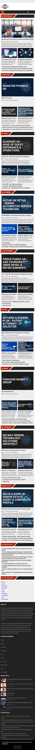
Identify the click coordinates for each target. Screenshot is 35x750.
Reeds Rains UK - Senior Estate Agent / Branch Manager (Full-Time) (9, 529)
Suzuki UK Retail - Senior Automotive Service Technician (16, 215)
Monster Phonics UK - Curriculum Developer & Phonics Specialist (9, 118)
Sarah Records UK (6, 305)
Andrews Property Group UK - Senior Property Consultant (16, 536)
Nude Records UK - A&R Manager (25, 294)
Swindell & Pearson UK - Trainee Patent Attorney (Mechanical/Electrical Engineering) (25, 353)
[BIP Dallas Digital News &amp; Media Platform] (5, 6)
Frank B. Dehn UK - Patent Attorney (10, 360)
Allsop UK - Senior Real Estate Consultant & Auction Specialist (17, 538)
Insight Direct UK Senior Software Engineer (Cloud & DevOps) (25, 470)
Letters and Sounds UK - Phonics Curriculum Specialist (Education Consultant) (18, 127)
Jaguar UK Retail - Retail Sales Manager (9, 235)
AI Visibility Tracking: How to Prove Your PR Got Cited (25, 59)
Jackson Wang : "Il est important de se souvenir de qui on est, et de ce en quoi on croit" (20, 684)
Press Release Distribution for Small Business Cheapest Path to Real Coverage (18, 70)
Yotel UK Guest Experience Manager (25, 177)
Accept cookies (17, 747)
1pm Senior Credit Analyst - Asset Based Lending (14, 419)
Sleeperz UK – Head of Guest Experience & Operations (15, 156)
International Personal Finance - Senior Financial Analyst (16, 421)
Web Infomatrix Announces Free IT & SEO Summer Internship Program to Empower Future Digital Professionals (17, 557)
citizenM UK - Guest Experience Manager (12, 184)
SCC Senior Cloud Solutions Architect (11, 477)
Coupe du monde (11, 693)
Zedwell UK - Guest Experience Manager (9, 177)
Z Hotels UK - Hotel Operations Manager (12, 186)
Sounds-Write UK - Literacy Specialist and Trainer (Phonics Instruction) (18, 129)
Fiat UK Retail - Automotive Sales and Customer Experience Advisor (18, 246)
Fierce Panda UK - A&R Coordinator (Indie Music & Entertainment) (18, 274)
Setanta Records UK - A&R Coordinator (9, 294)
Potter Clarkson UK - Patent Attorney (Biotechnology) (15, 364)
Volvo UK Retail (6, 243)
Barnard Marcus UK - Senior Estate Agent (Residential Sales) (25, 529)
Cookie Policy (5, 743)
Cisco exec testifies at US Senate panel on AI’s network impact (20, 707)
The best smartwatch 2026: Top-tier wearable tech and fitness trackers (17, 549)
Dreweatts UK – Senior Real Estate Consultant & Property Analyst (18, 540)
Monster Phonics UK (7, 98)
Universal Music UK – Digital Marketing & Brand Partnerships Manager (17, 573)
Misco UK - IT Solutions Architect (9, 470)
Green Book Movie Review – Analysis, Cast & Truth (14, 563)
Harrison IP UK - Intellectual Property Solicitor (13, 362)
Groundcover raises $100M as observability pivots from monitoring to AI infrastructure (20, 702)
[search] (28, 12)
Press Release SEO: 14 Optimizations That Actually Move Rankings (9, 59)
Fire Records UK (6, 303)
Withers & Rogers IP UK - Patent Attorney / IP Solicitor (15, 333)
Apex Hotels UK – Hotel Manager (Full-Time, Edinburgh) (16, 188)
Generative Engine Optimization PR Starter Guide (14, 66)
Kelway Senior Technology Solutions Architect (14, 450)
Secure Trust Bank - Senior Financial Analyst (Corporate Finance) (9, 412)
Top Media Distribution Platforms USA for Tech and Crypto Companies (16, 566)
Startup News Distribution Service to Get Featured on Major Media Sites (16, 561)
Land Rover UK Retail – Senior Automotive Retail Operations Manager (25, 235)
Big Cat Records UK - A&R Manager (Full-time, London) (15, 301)
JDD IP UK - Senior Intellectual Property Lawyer (9, 353)
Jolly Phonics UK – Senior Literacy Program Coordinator (16, 125)
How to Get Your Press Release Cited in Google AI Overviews (17, 68)
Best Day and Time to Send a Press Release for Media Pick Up (17, 39)
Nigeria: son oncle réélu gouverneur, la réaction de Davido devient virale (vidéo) (20, 688)
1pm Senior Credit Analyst (25, 412)
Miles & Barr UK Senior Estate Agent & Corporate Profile (16, 509)
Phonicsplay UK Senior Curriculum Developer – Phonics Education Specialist (25, 118)
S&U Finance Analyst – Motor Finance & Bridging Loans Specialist (18, 422)
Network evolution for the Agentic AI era (16, 698)
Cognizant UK (5, 481)
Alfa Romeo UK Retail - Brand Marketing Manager (14, 244)
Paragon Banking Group (8, 391)
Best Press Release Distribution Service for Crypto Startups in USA (17, 569)
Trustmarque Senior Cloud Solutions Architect (13, 479)
